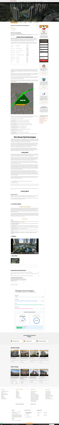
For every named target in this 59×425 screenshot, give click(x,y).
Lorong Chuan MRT (18, 32)
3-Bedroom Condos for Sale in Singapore (34, 395)
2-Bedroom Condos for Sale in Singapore (34, 394)
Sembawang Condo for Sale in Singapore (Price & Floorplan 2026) (22, 34)
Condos (26, 1)
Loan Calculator (36, 22)
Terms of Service (13, 424)
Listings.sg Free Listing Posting (33, 401)
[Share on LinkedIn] (16, 284)
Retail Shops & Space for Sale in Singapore (35, 399)
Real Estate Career (18, 394)
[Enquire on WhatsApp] (1, 423)
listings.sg (19, 420)
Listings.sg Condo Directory (33, 400)
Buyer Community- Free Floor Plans (4, 394)
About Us (23, 1)
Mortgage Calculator (42, 119)
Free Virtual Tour (44, 87)
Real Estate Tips (17, 396)
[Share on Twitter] (12, 284)
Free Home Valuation (29, 423)
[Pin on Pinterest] (15, 284)
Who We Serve (34, 1)
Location (20, 22)
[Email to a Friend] (14, 284)
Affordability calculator (42, 117)
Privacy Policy (17, 424)
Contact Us (41, 1)
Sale (13, 34)
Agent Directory (2, 396)
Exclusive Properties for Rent (48, 394)
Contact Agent (25, 191)
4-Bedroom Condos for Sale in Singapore (35, 396)
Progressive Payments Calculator (43, 118)
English (51, 424)
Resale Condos (17, 395)
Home (20, 1)
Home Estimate (44, 73)
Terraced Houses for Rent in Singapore (49, 396)
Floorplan (30, 22)
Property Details (14, 22)
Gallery (25, 22)
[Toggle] (13, 389)
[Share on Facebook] (11, 284)
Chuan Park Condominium (14, 38)
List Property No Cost (44, 102)
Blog (37, 1)
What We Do (30, 1)
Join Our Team (2, 395)
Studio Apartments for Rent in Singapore (49, 395)
